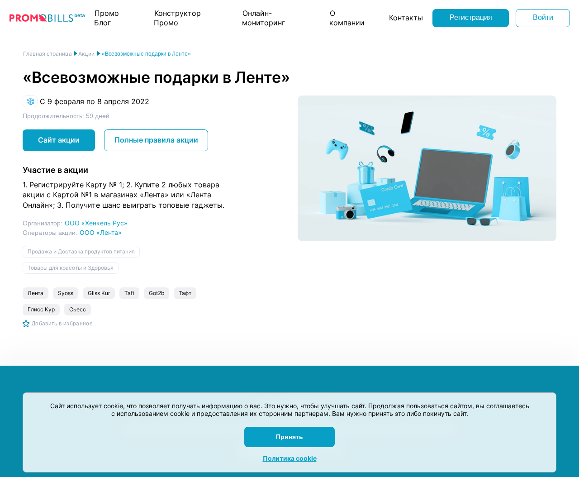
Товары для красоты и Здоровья (71, 267)
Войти (543, 17)
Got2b (156, 293)
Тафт (185, 293)
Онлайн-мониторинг (263, 18)
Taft (129, 293)
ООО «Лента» (101, 232)
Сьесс (77, 309)
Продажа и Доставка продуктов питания (81, 251)
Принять (289, 436)
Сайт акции (59, 139)
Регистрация (471, 17)
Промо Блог (106, 18)
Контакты (406, 17)
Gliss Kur (99, 293)
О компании (347, 18)
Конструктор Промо (177, 18)
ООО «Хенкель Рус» (96, 223)
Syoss (65, 293)
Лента (35, 293)
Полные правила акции (156, 139)
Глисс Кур (41, 309)
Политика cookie (290, 458)
